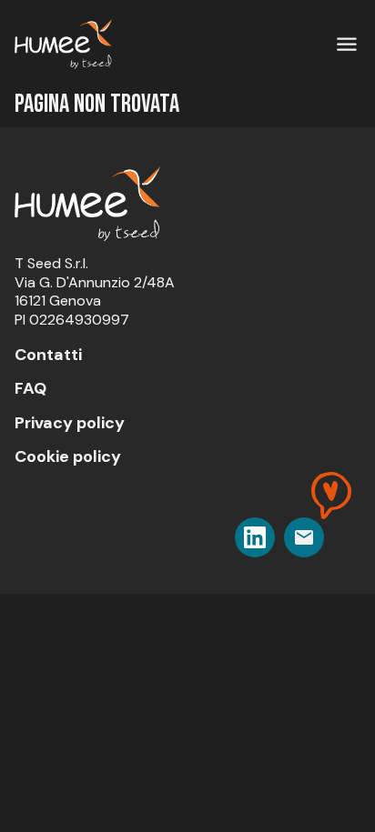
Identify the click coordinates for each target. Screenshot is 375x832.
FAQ (30, 388)
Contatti (48, 355)
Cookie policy (68, 456)
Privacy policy (70, 423)
